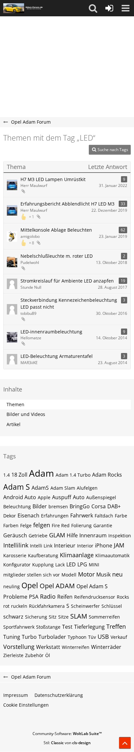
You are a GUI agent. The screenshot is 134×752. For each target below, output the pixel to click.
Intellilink (15, 545)
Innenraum (93, 535)
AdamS (40, 487)
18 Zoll (19, 474)
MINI (94, 564)
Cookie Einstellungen (26, 705)
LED (71, 564)
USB (103, 636)
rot (6, 606)
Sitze (63, 617)
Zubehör (34, 655)
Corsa (98, 506)
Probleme (15, 596)
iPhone (103, 545)
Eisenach (28, 515)
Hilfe (72, 535)
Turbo (29, 636)
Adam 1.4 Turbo (73, 475)
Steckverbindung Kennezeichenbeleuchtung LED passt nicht (68, 303)
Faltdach (104, 516)
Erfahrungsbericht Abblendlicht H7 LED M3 (67, 204)
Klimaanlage (77, 555)
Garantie (102, 525)
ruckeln (19, 606)
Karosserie (14, 555)
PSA (33, 596)
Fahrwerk (81, 515)
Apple (44, 497)
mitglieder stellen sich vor (31, 575)
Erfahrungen (55, 516)
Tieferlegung (89, 626)
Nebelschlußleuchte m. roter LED (56, 256)
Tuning (11, 636)
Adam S (16, 487)
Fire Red (61, 525)
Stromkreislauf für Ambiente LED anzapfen (67, 281)
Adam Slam (62, 488)
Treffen (116, 626)
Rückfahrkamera (47, 606)
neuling (11, 586)
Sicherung (36, 617)
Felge (26, 525)
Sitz (53, 617)
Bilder (40, 506)
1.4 (6, 475)
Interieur (64, 545)
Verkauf (119, 637)
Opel (29, 585)
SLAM (78, 616)
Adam (41, 473)
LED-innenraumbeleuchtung (51, 332)
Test (67, 626)
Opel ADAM (57, 585)
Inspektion (119, 535)
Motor (86, 574)
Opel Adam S (92, 586)
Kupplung (43, 564)
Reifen (65, 596)
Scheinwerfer (85, 606)
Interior (85, 546)
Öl (47, 655)
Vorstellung (18, 647)
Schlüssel (111, 606)
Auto (79, 497)
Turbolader (52, 636)
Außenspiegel (101, 497)
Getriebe (38, 535)
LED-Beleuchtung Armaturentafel (56, 356)
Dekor (9, 516)
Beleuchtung (17, 506)
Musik (103, 574)
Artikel (13, 424)
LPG (82, 564)
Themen (15, 404)
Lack (60, 564)
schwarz (13, 616)
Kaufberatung (43, 555)
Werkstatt (48, 647)
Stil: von (67, 742)
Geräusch (15, 535)
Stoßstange (48, 627)
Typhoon (77, 637)
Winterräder (106, 647)
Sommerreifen (104, 617)
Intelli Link (41, 546)
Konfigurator (17, 564)
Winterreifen (75, 647)
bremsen (58, 506)
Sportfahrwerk (18, 627)
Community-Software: (67, 733)
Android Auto (19, 497)
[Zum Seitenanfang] (125, 743)
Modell (68, 575)
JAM (119, 545)
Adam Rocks (107, 474)
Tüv (92, 637)
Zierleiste (13, 655)
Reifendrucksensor (94, 597)
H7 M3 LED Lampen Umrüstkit (53, 179)
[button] (93, 8)
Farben (11, 525)
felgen (41, 525)
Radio (48, 596)
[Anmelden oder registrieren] (109, 8)
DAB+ (114, 506)
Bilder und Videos (26, 414)
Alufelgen (87, 488)
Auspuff (61, 497)
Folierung (81, 525)
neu (117, 574)
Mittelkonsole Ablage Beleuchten (56, 230)
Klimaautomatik (112, 555)
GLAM (57, 535)
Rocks (123, 597)
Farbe (121, 516)
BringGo (80, 506)
